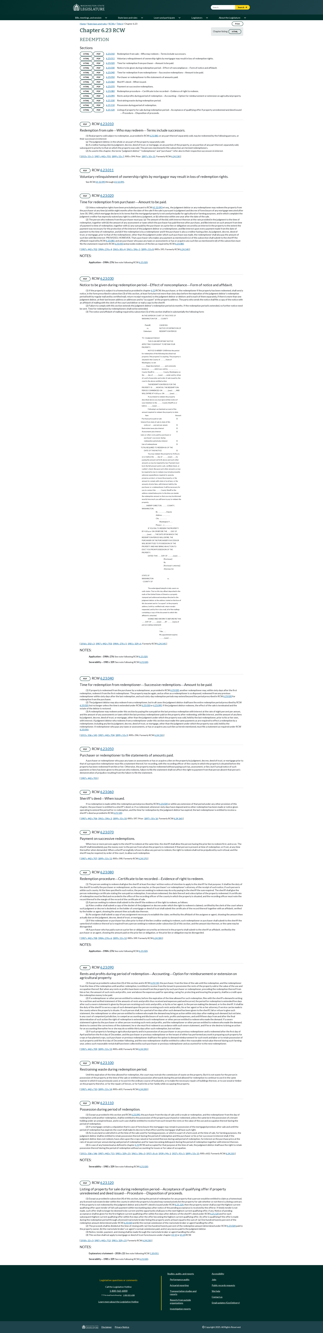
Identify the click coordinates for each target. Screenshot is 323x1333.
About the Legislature (229, 17)
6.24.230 (146, 1240)
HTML (235, 31)
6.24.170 (142, 858)
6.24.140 (184, 249)
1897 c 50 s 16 (151, 818)
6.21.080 (154, 135)
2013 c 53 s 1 (87, 156)
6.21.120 (117, 813)
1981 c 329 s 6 (134, 643)
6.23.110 (110, 105)
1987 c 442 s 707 (89, 858)
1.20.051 (154, 1253)
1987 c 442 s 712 (102, 1240)
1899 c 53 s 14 (105, 1089)
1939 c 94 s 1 (164, 1153)
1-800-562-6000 (118, 1290)
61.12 (174, 1235)
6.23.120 (110, 109)
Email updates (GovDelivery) (226, 1302)
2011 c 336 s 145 (89, 735)
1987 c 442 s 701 (102, 156)
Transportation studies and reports (183, 1293)
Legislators (196, 17)
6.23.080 (110, 91)
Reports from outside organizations (180, 1301)
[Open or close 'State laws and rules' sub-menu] (142, 17)
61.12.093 (100, 182)
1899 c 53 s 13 (105, 1049)
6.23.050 (110, 77)
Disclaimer (106, 1327)
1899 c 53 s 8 (147, 249)
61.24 (182, 1235)
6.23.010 (110, 53)
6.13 (153, 290)
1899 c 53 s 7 (118, 156)
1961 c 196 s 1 (133, 249)
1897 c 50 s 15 (148, 156)
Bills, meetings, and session (88, 17)
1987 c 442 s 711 (106, 1153)
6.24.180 (157, 938)
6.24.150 (158, 735)
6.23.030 (110, 67)
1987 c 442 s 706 (89, 818)
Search (241, 7)
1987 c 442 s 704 (106, 735)
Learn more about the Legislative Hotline (118, 1301)
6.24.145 (161, 643)
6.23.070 (110, 86)
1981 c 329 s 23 (119, 1240)
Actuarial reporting (179, 1285)
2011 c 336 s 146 (89, 1153)
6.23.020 (110, 63)
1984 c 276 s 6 (105, 938)
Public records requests (223, 1285)
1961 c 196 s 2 (105, 818)
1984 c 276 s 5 (120, 643)
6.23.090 (110, 95)
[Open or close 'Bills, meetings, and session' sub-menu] (106, 17)
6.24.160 (178, 818)
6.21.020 (143, 262)
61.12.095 (119, 182)
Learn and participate (164, 17)
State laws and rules (127, 17)
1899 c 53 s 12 (120, 938)
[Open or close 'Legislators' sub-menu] (207, 17)
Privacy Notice (122, 1327)
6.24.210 (230, 1153)
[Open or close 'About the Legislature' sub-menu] (245, 17)
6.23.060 (110, 81)
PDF (99, 54)
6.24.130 (175, 156)
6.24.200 (142, 1089)
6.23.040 (110, 72)
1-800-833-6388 (129, 1295)
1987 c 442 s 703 (104, 643)
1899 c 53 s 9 (121, 735)
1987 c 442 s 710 (89, 1089)
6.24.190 (142, 1049)
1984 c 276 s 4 (105, 249)
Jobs (214, 1279)
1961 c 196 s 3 (138, 1153)
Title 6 (119, 23)
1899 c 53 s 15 (192, 1153)
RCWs (112, 23)
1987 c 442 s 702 (89, 249)
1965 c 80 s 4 (119, 249)
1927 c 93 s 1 (178, 1153)
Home (83, 23)
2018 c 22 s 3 (87, 1240)
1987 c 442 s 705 (89, 778)
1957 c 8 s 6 (151, 1153)
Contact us (217, 1297)
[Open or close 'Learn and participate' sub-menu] (179, 17)
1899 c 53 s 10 (120, 818)
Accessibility (218, 1273)
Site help (216, 1291)
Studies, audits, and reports (180, 1273)
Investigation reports (180, 1308)
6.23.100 (110, 100)
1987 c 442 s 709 (89, 1049)
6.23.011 (110, 58)
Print (237, 23)
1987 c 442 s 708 (89, 938)
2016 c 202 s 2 (88, 643)
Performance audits (179, 1279)
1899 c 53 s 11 (105, 858)
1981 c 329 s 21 (122, 1153)
